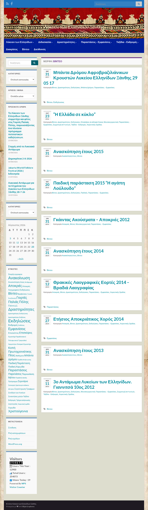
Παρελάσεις (15, 373)
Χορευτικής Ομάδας (94, 125)
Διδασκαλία (44, 42)
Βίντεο (25, 49)
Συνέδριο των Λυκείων (16, 393)
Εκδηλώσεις (75, 87)
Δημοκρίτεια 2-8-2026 (20, 158)
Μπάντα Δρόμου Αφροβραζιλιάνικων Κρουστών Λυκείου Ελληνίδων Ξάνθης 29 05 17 (90, 78)
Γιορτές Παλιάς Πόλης (18, 299)
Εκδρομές (13, 325)
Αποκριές (15, 286)
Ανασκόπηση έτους (69, 156)
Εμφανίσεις (52, 338)
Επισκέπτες (13, 333)
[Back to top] (141, 503)
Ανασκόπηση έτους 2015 (78, 151)
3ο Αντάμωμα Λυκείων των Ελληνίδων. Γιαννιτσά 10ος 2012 (92, 384)
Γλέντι (11, 305)
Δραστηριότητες (66, 42)
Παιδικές (84, 193)
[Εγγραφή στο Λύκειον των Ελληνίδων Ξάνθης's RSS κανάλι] (7, 3)
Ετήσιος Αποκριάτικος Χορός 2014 (88, 318)
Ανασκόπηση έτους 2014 (78, 250)
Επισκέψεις (25, 332)
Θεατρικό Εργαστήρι (24, 344)
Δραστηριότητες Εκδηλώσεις (18, 313)
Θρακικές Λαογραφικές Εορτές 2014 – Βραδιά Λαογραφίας (91, 285)
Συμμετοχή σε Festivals (62, 125)
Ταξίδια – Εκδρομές (126, 42)
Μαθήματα (20, 356)
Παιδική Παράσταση (19, 363)
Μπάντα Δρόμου (87, 87)
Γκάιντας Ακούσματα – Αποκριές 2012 (91, 219)
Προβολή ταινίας (21, 378)
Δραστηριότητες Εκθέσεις (16, 317)
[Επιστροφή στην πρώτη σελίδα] (74, 23)
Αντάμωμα (28, 282)
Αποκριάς (65, 224)
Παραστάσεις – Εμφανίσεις (96, 42)
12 (17, 242)
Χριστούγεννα (18, 411)
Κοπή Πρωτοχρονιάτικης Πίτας (20, 351)
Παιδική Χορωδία (16, 366)
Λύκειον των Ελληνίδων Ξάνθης (74, 27)
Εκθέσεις (21, 325)
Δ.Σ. (16, 306)
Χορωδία (12, 407)
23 (32, 246)
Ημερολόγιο (12, 344)
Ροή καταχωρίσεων (16, 433)
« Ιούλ (20, 258)
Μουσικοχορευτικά (111, 122)
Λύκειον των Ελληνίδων (19, 42)
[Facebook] (12, 3)
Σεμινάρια (23, 381)
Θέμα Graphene (28, 506)
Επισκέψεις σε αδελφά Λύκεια (92, 122)
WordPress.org (15, 444)
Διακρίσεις (12, 49)
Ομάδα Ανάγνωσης (24, 360)
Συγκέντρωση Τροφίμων (24, 389)
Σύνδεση (12, 427)
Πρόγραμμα (12, 381)
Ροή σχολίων (14, 438)
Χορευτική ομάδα (23, 404)
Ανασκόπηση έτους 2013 (78, 350)
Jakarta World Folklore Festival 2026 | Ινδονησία (20, 170)
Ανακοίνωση (19, 277)
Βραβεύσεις (22, 294)
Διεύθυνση (40, 49)
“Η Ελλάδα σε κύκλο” (74, 114)
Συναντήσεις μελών (15, 396)
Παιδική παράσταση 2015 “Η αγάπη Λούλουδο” (89, 185)
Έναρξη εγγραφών (15, 274)
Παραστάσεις (53, 307)
